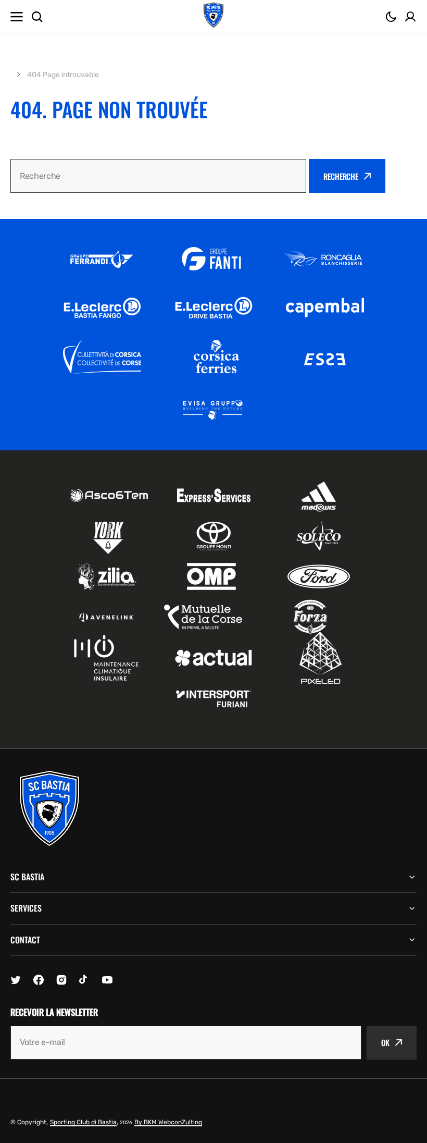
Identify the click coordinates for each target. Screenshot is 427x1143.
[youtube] (107, 979)
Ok (385, 1042)
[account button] (410, 16)
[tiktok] (84, 979)
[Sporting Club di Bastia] (213, 16)
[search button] (37, 16)
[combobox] (158, 176)
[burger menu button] (16, 16)
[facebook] (38, 979)
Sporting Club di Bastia (83, 1122)
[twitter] (15, 979)
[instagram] (61, 979)
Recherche (340, 176)
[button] (391, 16)
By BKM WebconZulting (168, 1122)
